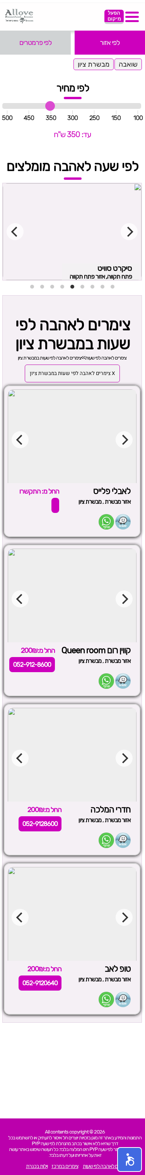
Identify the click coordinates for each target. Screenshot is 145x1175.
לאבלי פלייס (112, 491)
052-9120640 (40, 983)
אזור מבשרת (118, 501)
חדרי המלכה (110, 809)
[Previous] (15, 231)
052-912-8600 (32, 664)
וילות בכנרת (37, 1166)
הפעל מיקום (114, 16)
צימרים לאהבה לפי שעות (105, 358)
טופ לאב (118, 968)
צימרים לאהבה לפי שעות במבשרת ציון (49, 358)
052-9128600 (40, 823)
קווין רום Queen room (96, 650)
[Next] (129, 231)
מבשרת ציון (93, 64)
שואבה (128, 64)
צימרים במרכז (64, 1166)
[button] (129, 1159)
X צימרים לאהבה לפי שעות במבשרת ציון (72, 373)
